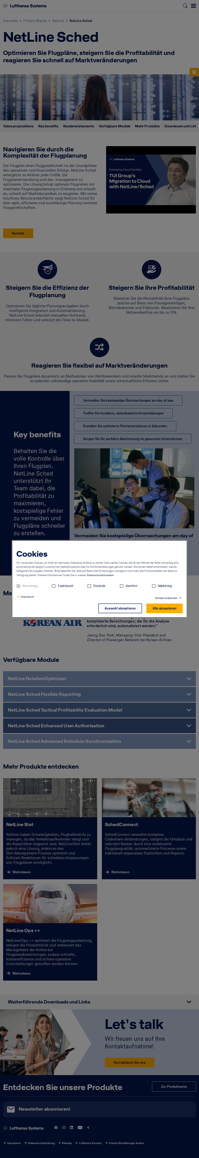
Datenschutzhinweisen (100, 575)
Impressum (27, 597)
